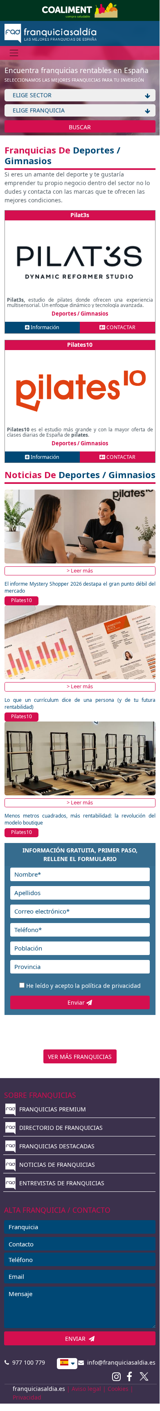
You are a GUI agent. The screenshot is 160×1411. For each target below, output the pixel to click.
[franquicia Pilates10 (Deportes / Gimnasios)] (80, 391)
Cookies (118, 1389)
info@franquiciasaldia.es (119, 1362)
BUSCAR (80, 127)
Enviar (77, 1002)
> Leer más (80, 570)
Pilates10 (79, 344)
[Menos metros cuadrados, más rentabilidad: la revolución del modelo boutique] (80, 757)
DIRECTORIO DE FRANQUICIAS (60, 1128)
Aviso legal (86, 1389)
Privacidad (27, 1397)
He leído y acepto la (83, 986)
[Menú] (14, 53)
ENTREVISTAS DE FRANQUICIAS (61, 1183)
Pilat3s (79, 215)
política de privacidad (111, 986)
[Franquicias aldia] (51, 33)
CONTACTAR (120, 327)
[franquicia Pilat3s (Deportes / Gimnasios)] (80, 261)
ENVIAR (77, 1338)
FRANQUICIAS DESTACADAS (56, 1146)
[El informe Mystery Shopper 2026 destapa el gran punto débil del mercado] (80, 525)
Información (44, 327)
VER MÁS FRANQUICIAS (80, 1057)
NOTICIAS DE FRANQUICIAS (56, 1164)
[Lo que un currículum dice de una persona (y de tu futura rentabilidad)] (80, 642)
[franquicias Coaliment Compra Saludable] (80, 10)
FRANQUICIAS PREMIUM (52, 1109)
